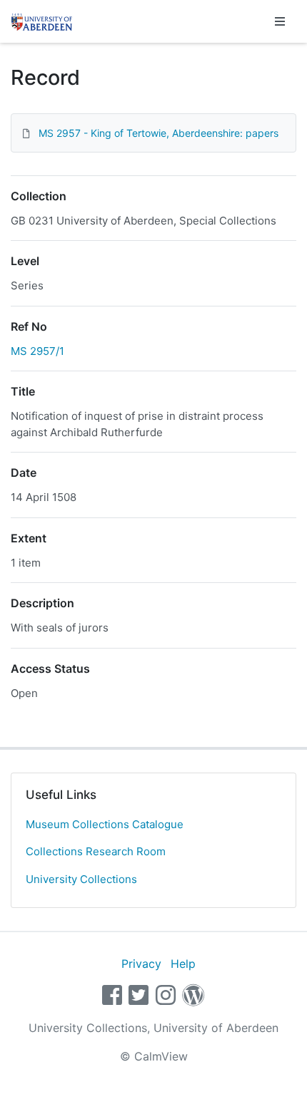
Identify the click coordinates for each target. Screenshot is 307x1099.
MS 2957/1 (37, 351)
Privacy (141, 963)
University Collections (81, 879)
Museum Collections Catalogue (104, 824)
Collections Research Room (96, 851)
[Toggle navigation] (280, 21)
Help (183, 963)
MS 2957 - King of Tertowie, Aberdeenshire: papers (158, 133)
